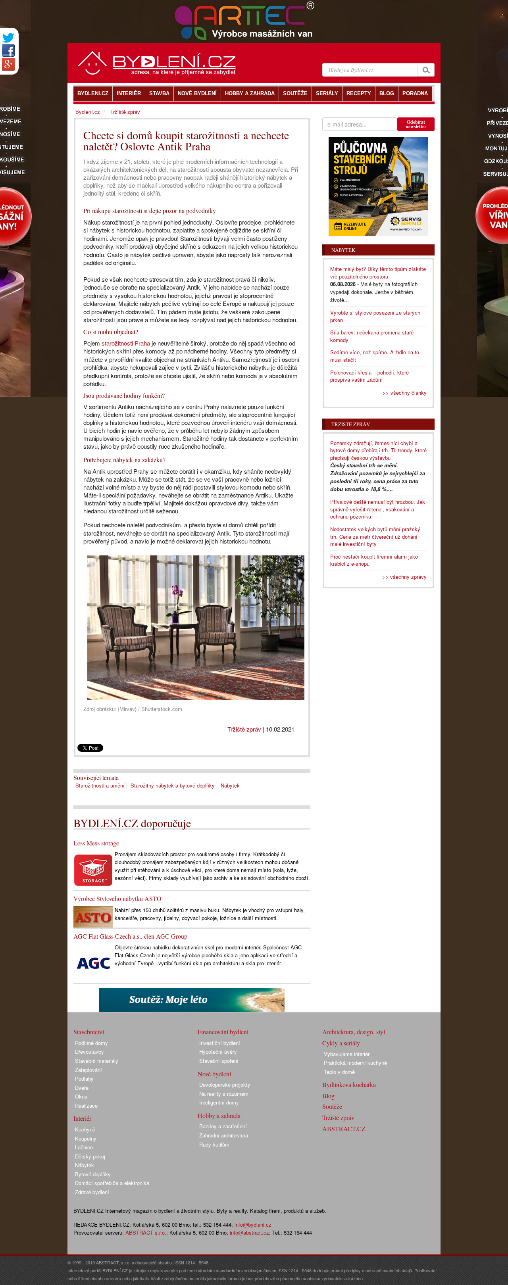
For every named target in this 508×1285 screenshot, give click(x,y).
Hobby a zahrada (219, 1115)
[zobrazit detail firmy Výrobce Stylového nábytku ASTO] (93, 916)
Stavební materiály (96, 1060)
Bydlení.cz (87, 111)
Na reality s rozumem (223, 1093)
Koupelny (85, 1138)
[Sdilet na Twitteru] (8, 38)
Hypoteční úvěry (218, 1051)
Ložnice (84, 1147)
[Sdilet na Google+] (8, 64)
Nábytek (230, 785)
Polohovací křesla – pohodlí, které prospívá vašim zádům (369, 376)
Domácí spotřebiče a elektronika (112, 1183)
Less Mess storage (96, 843)
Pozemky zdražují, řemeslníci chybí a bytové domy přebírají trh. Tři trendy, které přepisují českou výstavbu (378, 450)
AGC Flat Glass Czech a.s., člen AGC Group (130, 936)
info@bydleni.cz (253, 1224)
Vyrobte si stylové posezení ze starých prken (375, 316)
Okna (81, 1096)
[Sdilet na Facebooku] (8, 50)
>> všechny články (405, 392)
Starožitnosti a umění (100, 785)
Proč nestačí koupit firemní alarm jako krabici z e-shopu (374, 560)
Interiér (82, 1118)
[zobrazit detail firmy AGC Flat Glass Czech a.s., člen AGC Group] (93, 962)
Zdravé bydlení (92, 1192)
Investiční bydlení (219, 1043)
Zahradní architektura (223, 1135)
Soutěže (332, 1106)
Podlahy (84, 1078)
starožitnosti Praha (126, 343)
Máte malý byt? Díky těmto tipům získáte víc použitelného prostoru (378, 272)
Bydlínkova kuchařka (349, 1084)
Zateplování (88, 1070)
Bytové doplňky (93, 1174)
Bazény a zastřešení (223, 1126)
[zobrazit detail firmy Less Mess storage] (93, 869)
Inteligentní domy (219, 1102)
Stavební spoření (219, 1060)
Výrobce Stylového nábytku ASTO (117, 898)
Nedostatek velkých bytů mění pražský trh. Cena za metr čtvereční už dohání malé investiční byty (375, 536)
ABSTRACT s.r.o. (145, 1232)
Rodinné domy (91, 1043)
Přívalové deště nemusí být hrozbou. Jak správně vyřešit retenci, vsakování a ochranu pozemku (377, 509)
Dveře (82, 1087)
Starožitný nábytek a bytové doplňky (173, 785)
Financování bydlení (223, 1032)
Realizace (86, 1105)
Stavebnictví (88, 1032)
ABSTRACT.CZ (344, 1128)
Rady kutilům (214, 1144)
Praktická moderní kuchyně (355, 1062)
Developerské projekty (224, 1084)
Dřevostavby (89, 1051)
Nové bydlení (214, 1074)
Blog (328, 1095)
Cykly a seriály (341, 1043)
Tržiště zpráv (244, 729)
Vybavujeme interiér (346, 1054)
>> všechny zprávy (404, 576)
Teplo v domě (339, 1072)
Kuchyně (85, 1129)
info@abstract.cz (249, 1232)
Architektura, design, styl (353, 1032)
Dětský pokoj (90, 1156)
